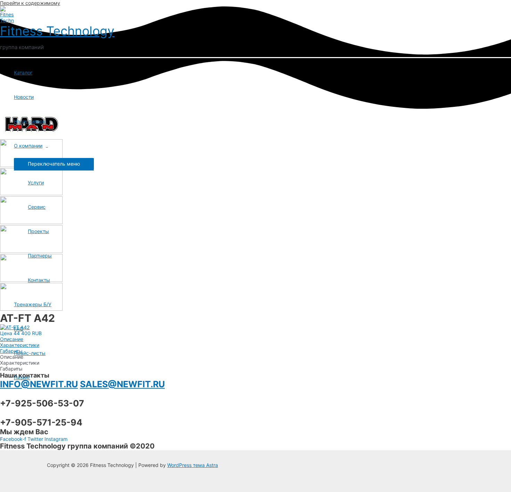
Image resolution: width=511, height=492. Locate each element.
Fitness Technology (57, 31)
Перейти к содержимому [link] (30, 3)
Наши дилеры (30, 121)
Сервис (37, 207)
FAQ (18, 329)
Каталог (23, 73)
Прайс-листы (30, 353)
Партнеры (40, 256)
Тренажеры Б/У (32, 304)
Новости (24, 97)
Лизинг (22, 377)
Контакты (39, 280)
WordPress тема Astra (192, 465)
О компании (28, 146)
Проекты (38, 231)
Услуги (36, 182)
